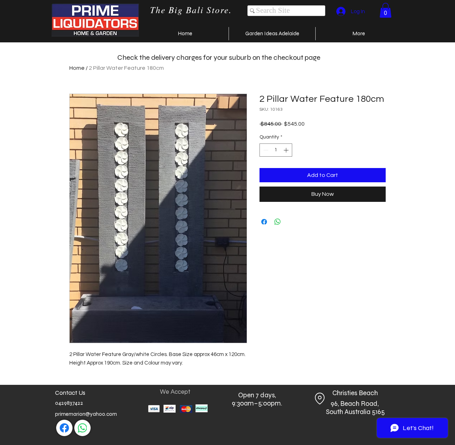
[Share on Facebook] (264, 222)
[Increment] (286, 150)
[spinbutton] (275, 150)
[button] (385, 10)
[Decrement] (265, 150)
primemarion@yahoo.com (86, 414)
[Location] (319, 398)
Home (77, 68)
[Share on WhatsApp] (277, 222)
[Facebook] (64, 428)
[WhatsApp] (82, 428)
